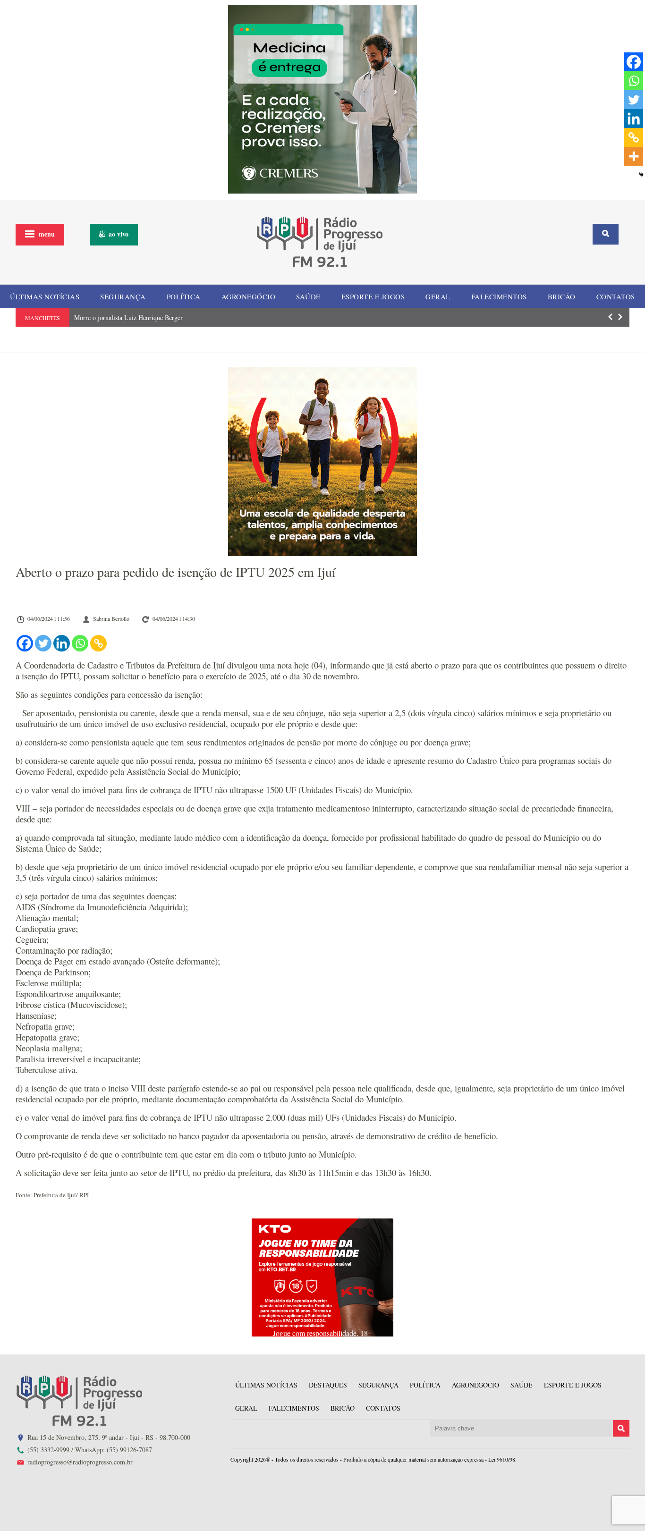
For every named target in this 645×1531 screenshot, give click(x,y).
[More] (633, 156)
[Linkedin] (61, 643)
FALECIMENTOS (499, 296)
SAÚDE (308, 296)
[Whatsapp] (80, 643)
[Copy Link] (98, 643)
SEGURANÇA (123, 296)
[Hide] (641, 174)
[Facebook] (25, 643)
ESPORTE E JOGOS (373, 296)
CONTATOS (615, 296)
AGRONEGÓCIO (248, 296)
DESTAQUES (328, 1384)
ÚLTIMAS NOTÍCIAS (44, 296)
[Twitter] (43, 643)
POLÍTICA (184, 296)
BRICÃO (562, 296)
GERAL (437, 296)
